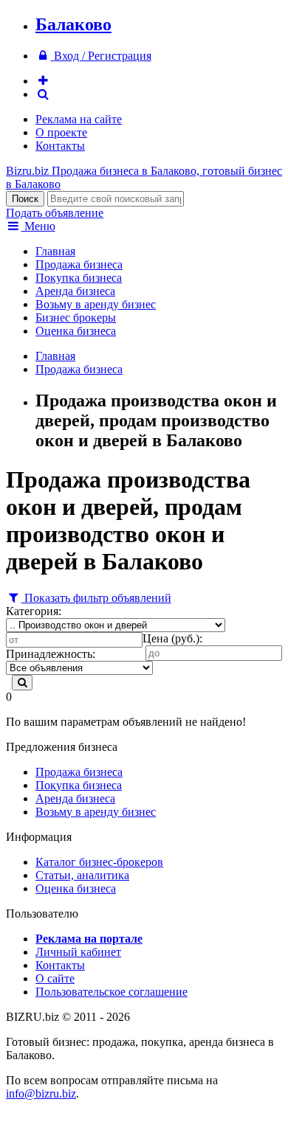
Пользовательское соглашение (111, 991)
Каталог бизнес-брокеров (99, 862)
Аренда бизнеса (75, 291)
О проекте (61, 132)
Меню (38, 226)
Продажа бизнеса (79, 264)
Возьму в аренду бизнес (95, 304)
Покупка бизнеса (78, 277)
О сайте (55, 978)
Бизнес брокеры (75, 317)
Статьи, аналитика (82, 875)
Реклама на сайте (78, 119)
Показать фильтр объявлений (96, 598)
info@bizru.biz (41, 1093)
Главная (55, 251)
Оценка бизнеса (75, 331)
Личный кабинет (78, 952)
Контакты (60, 145)
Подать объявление (54, 213)
